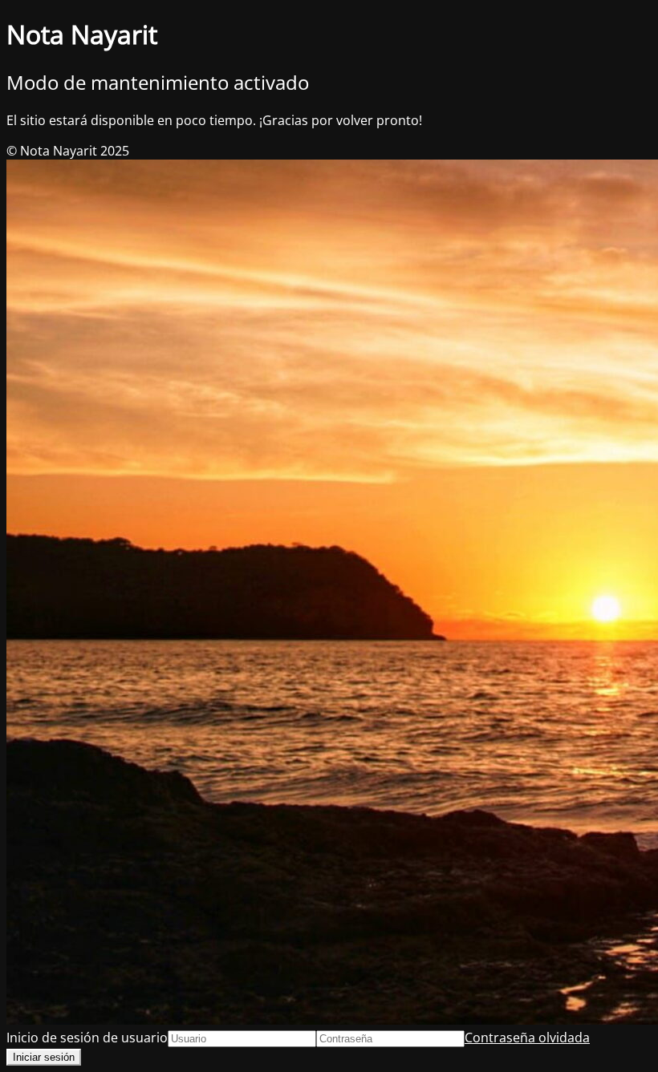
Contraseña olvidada (527, 1037)
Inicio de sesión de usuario (87, 1037)
